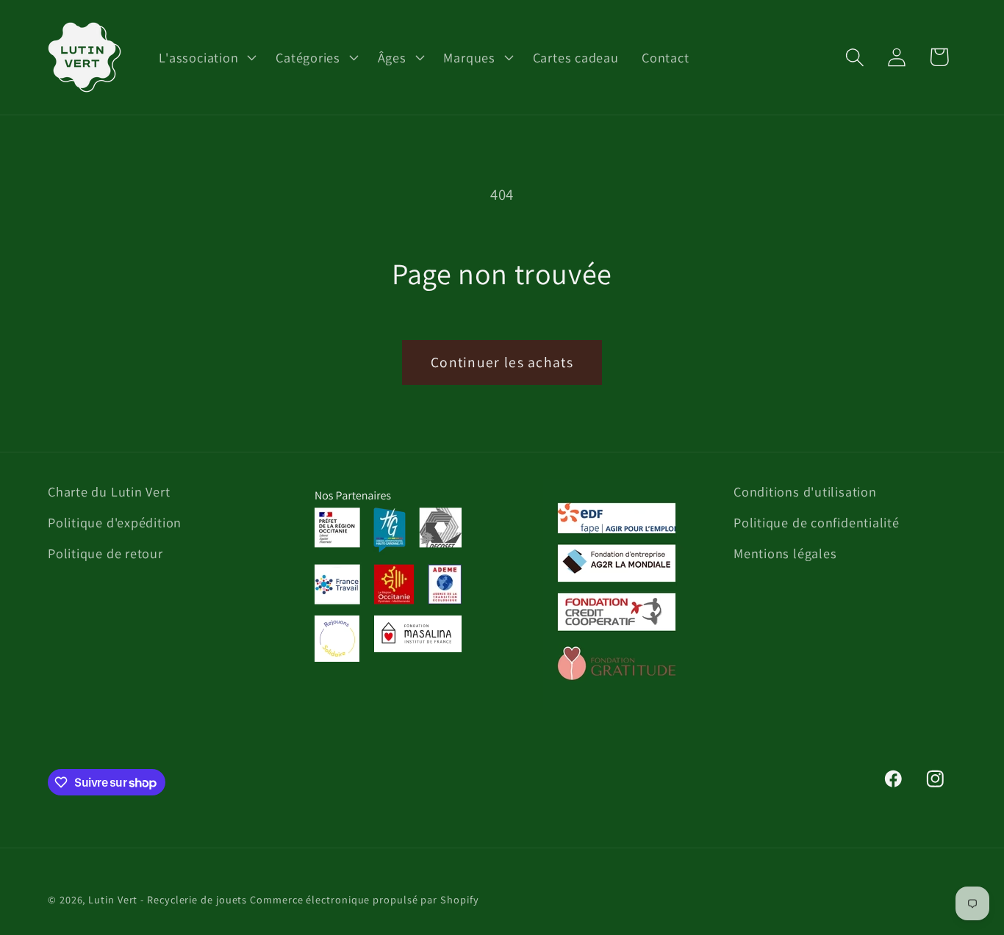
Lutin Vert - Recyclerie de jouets (167, 899)
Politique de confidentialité (817, 522)
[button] (206, 57)
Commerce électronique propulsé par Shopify (364, 899)
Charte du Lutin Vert (109, 491)
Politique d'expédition (115, 522)
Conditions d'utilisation (805, 491)
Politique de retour (105, 553)
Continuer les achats (502, 362)
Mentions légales (785, 553)
